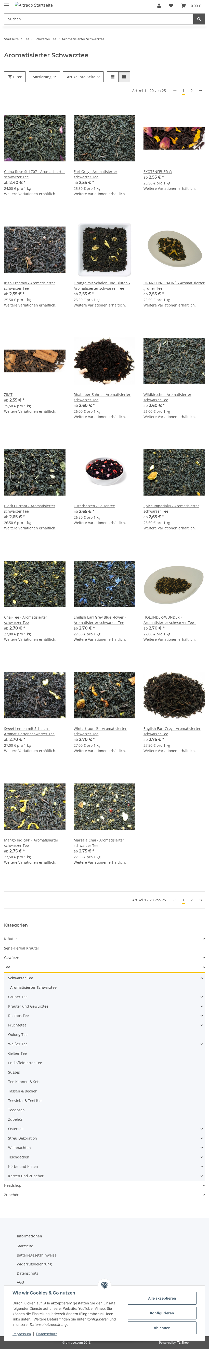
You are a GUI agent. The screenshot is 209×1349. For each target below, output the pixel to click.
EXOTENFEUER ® (157, 171)
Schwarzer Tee (20, 978)
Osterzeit (16, 1128)
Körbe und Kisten (23, 1166)
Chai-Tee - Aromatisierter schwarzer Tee (25, 620)
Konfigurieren (162, 1313)
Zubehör (15, 1119)
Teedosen (16, 1109)
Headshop (12, 1185)
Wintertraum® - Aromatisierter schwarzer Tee (100, 731)
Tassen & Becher (22, 1091)
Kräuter (10, 938)
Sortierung (42, 76)
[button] (159, 6)
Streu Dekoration (22, 1138)
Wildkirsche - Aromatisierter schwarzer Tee (167, 397)
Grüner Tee (18, 996)
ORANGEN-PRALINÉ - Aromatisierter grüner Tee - (174, 286)
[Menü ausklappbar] (6, 3)
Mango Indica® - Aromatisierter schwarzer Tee (31, 843)
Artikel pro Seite (81, 76)
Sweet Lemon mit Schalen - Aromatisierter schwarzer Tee (29, 731)
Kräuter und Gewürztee (28, 1006)
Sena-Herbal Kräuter (21, 948)
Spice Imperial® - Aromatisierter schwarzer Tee (171, 508)
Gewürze (11, 957)
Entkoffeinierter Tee (25, 1062)
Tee (7, 967)
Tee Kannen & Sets (24, 1081)
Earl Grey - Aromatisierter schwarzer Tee (95, 174)
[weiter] (200, 90)
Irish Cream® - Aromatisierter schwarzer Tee (29, 286)
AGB (20, 1282)
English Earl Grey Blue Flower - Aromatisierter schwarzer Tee (100, 620)
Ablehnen (162, 1328)
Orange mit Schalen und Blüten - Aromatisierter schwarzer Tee (102, 286)
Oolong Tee (18, 1034)
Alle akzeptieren (162, 1298)
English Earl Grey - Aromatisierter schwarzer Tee (172, 731)
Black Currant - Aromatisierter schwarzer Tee (29, 508)
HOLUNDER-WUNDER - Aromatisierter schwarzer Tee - (169, 620)
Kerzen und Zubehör (26, 1175)
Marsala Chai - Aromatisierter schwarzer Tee (99, 843)
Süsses (14, 1072)
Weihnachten (19, 1147)
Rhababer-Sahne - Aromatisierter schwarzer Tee (102, 397)
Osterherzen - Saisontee (94, 505)
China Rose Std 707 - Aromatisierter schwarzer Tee (34, 174)
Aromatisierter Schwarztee (33, 987)
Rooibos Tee (18, 1015)
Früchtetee (17, 1025)
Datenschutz (46, 1334)
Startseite (25, 1246)
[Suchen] (199, 19)
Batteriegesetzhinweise (37, 1255)
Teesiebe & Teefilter (25, 1100)
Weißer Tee (18, 1043)
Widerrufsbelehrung (34, 1264)
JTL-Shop (182, 1342)
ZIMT (8, 394)
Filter (17, 76)
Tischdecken (18, 1157)
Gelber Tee (17, 1053)
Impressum (21, 1334)
